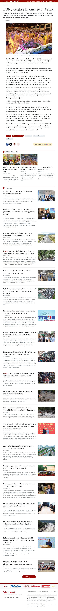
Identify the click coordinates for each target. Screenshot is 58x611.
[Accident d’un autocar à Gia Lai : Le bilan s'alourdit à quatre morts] (46, 195)
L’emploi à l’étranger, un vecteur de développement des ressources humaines (17, 563)
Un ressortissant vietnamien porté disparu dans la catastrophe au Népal (18, 392)
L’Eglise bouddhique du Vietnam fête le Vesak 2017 (11, 169)
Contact (54, 594)
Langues (30, 594)
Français (38, 1)
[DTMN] (28, 586)
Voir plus (8, 188)
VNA (34, 594)
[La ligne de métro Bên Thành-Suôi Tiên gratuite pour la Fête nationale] (46, 275)
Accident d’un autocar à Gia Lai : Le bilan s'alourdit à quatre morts (17, 192)
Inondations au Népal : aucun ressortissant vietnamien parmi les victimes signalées (18, 522)
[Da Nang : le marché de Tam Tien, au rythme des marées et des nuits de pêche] (46, 377)
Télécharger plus (29, 577)
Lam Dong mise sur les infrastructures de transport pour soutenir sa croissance (17, 234)
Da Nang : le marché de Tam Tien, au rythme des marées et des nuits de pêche (18, 374)
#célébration (28, 135)
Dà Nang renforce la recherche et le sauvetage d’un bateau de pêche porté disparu (19, 312)
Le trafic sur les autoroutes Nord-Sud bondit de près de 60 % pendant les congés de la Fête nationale (19, 291)
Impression (14, 144)
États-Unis (10, 139)
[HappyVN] (48, 586)
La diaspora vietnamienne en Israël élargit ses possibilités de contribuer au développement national (19, 211)
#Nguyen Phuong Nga (39, 135)
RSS (51, 591)
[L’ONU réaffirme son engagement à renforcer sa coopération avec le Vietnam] (46, 508)
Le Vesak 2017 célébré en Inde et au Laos (46, 168)
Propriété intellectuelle (33, 591)
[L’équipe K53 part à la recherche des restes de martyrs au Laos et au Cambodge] (46, 470)
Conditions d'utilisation (44, 591)
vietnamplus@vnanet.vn (36, 603)
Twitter (10, 144)
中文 (46, 1)
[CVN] (19, 586)
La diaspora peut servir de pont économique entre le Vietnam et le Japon (18, 485)
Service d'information (41, 594)
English (33, 1)
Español (42, 1)
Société (5, 5)
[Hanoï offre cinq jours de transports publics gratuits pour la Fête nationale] (46, 450)
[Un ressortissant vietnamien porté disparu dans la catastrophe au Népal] (46, 396)
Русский (50, 1)
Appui (55, 591)
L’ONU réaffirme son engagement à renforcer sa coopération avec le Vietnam (19, 504)
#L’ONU (8, 135)
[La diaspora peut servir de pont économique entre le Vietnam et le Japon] (46, 488)
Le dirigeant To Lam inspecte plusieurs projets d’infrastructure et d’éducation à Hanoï (19, 333)
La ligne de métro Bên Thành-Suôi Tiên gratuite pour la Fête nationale (17, 272)
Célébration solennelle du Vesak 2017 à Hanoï (28, 168)
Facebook (7, 144)
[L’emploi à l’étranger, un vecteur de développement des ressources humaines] (46, 566)
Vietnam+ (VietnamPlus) (14, 1)
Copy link (18, 144)
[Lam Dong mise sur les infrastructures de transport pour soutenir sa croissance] (46, 237)
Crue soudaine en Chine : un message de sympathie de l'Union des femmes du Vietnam (19, 409)
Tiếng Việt (29, 1)
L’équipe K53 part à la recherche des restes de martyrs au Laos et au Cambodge (19, 467)
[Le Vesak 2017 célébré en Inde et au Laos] (46, 159)
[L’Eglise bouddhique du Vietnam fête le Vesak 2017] (11, 159)
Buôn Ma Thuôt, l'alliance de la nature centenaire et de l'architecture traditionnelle (19, 252)
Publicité (49, 594)
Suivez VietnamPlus (39, 144)
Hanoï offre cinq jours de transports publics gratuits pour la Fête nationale (18, 447)
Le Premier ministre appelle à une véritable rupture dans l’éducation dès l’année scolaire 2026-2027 (18, 540)
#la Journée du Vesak (18, 135)
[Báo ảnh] (39, 586)
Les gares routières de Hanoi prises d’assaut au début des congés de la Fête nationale (19, 353)
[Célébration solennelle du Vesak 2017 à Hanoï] (29, 159)
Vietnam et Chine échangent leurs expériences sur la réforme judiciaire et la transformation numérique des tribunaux (19, 426)
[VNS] (9, 586)
